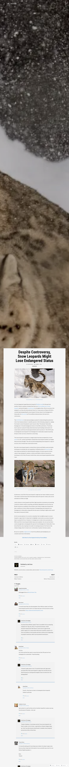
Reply (20, 597)
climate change (33, 557)
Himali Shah (21, 646)
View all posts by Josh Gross (46, 569)
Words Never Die (32, 592)
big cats (24, 557)
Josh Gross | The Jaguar (26, 620)
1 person (23, 595)
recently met (31, 408)
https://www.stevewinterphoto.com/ (34, 610)
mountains (24, 558)
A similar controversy (19, 488)
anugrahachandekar (23, 588)
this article (24, 414)
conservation (40, 557)
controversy (47, 557)
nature (29, 558)
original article (27, 531)
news (33, 558)
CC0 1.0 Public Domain (39, 399)
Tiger (31, 489)
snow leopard (37, 558)
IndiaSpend (16, 558)
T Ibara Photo (21, 742)
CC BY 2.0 (39, 489)
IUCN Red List (19, 420)
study (15, 439)
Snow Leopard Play (29, 399)
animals (20, 557)
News (20, 556)
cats (28, 557)
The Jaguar (11, 4)
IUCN (21, 558)
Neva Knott (21, 602)
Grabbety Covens (22, 704)
